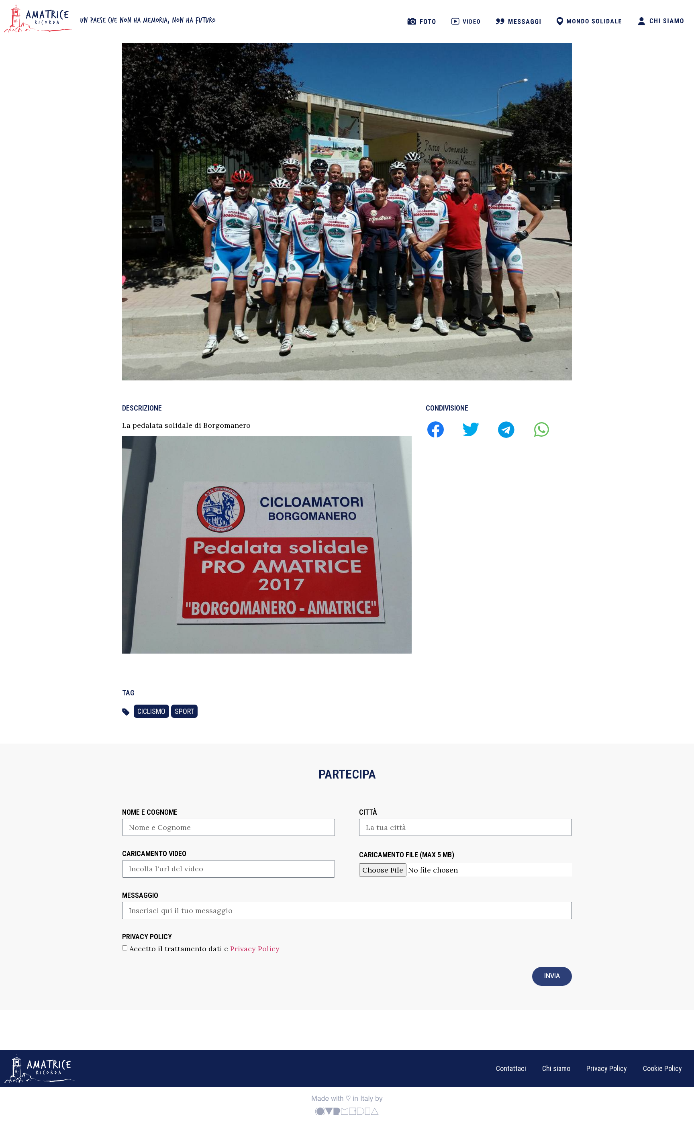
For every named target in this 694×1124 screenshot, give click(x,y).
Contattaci (511, 1068)
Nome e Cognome (150, 812)
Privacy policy (147, 937)
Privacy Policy (255, 948)
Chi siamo (556, 1068)
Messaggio (140, 895)
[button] (435, 429)
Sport (184, 711)
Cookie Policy (662, 1068)
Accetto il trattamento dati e (204, 948)
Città (368, 812)
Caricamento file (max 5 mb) (406, 855)
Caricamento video (154, 854)
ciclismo (151, 711)
